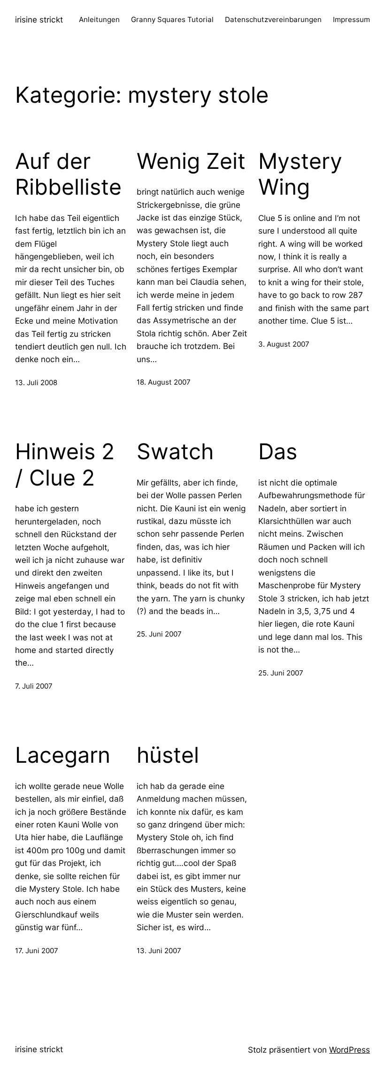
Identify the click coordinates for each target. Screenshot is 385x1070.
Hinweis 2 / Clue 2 (65, 465)
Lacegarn (62, 755)
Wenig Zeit (191, 161)
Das (277, 451)
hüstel (168, 755)
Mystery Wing (300, 174)
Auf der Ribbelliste (68, 174)
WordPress (349, 1050)
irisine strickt (39, 19)
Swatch (175, 451)
